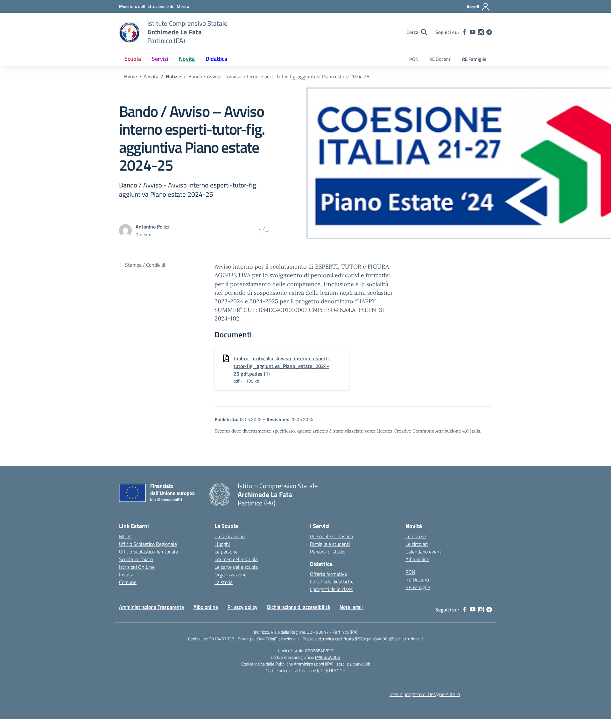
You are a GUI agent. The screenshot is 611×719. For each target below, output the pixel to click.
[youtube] (472, 32)
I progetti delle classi (331, 589)
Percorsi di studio (327, 551)
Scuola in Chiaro (136, 559)
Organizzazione (230, 574)
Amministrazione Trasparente (151, 607)
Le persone (226, 551)
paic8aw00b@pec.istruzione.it (395, 638)
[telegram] (489, 32)
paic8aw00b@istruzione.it (274, 638)
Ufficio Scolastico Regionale (148, 544)
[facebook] (464, 32)
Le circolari (416, 544)
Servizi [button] (160, 58)
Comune (128, 582)
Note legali (351, 607)
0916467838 (221, 638)
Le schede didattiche (332, 581)
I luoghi (222, 544)
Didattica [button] (216, 58)
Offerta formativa (328, 574)
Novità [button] (187, 58)
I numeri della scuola (236, 559)
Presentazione (229, 536)
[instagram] (481, 32)
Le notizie (415, 536)
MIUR (125, 536)
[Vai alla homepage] (129, 32)
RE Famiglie (474, 59)
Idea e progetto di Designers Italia (425, 694)
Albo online (417, 559)
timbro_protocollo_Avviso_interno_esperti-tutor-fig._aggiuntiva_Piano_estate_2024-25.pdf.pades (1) (282, 366)
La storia (223, 582)
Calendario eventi (423, 551)
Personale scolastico (331, 536)
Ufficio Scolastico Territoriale (148, 551)
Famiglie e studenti (330, 544)
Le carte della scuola (236, 567)
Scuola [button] (132, 58)
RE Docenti (440, 59)
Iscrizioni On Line (137, 567)
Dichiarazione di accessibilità (298, 607)
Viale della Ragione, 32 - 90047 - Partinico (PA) (314, 632)
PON (413, 59)
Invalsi (126, 574)
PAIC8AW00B (328, 657)
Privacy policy (242, 607)
